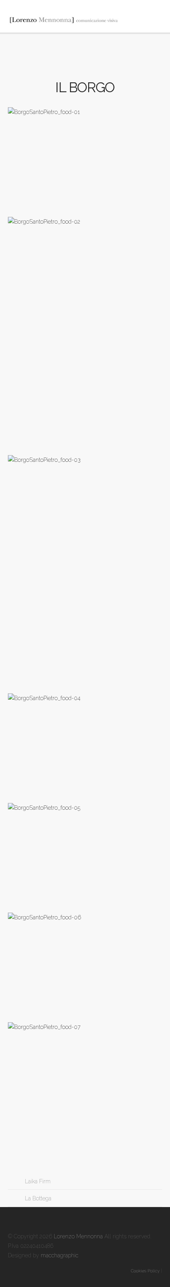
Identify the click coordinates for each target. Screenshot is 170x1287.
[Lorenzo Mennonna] (85, 20)
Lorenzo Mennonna (78, 1236)
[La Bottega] (15, 1198)
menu (153, 18)
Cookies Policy (145, 1271)
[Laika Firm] (15, 1181)
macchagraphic (59, 1255)
